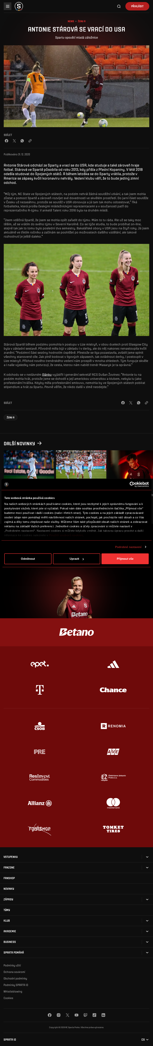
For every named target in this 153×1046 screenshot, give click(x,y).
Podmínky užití (12, 965)
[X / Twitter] (14, 141)
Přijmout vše (125, 558)
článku (47, 374)
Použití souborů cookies (66, 535)
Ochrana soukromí (14, 971)
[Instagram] (58, 1015)
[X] (67, 1015)
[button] (10, 417)
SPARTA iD (10, 1039)
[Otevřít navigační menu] (7, 6)
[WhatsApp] (22, 141)
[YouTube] (76, 1015)
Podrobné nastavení (128, 547)
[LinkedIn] (103, 1015)
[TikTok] (94, 1015)
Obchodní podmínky (15, 978)
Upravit (74, 558)
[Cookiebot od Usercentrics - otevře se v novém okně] (132, 484)
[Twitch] (85, 1015)
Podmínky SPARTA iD (16, 985)
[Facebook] (6, 141)
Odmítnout (28, 558)
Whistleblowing (13, 991)
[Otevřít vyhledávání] (119, 6)
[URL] (30, 141)
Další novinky (19, 443)
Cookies (8, 998)
